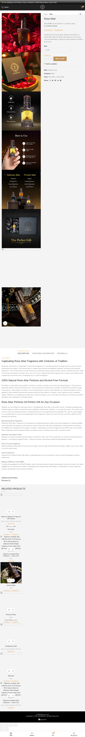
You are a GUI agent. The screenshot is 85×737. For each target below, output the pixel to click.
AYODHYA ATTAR (11, 646)
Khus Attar (11, 529)
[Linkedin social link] (58, 80)
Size (45, 46)
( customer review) (50, 26)
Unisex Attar (60, 77)
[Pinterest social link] (55, 80)
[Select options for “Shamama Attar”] (9, 610)
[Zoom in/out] (16, 725)
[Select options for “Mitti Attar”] (9, 671)
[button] (9, 512)
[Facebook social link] (50, 80)
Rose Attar (51, 77)
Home (46, 14)
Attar (51, 14)
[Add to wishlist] (13, 512)
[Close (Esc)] (2, 725)
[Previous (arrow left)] (2, 729)
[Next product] (82, 14)
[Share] (7, 725)
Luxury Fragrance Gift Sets (13, 521)
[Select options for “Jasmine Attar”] (9, 580)
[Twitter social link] (52, 80)
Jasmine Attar (11, 585)
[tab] (23, 353)
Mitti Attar (11, 676)
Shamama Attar (11, 614)
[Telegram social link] (60, 80)
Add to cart (60, 59)
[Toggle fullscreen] (11, 725)
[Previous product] (78, 14)
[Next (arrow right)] (7, 729)
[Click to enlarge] (5, 323)
